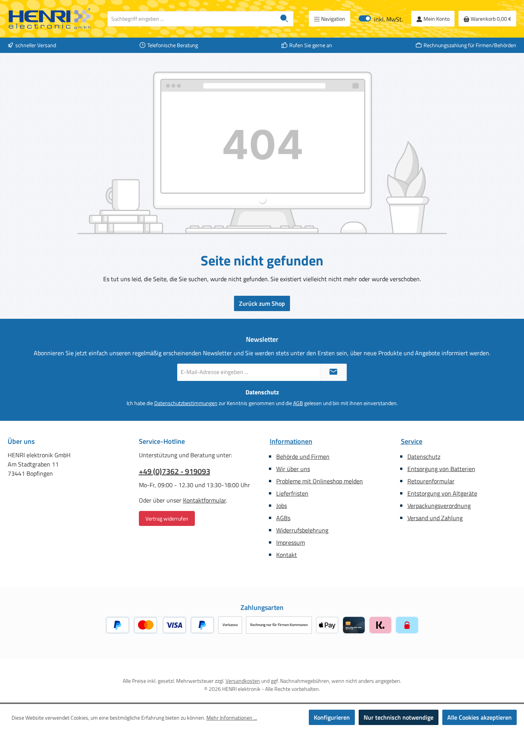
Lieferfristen (292, 493)
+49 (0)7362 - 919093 (174, 471)
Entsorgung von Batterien (441, 468)
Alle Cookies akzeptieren (479, 717)
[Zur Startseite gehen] (50, 19)
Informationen (291, 441)
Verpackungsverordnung (439, 505)
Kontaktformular (204, 500)
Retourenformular (431, 481)
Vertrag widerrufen (166, 518)
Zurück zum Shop (262, 303)
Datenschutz (423, 456)
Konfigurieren (332, 717)
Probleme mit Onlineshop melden (319, 481)
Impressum (290, 542)
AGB (298, 403)
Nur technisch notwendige (398, 717)
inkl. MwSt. (380, 18)
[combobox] (191, 18)
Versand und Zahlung (435, 517)
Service (411, 441)
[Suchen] (284, 18)
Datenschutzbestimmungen (186, 403)
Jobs (281, 505)
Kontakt (286, 554)
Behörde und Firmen (303, 456)
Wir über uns (293, 468)
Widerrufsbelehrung (302, 530)
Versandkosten (243, 681)
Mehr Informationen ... (231, 718)
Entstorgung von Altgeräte (442, 493)
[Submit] (333, 372)
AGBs (283, 517)
